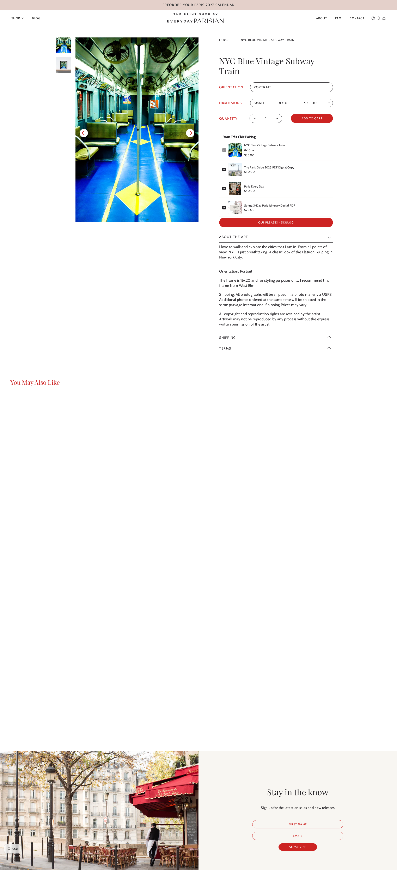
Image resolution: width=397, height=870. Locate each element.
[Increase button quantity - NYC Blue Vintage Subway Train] (275, 118)
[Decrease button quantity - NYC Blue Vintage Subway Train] (256, 118)
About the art (233, 237)
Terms (225, 348)
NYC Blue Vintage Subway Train (264, 145)
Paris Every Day (254, 186)
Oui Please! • (276, 222)
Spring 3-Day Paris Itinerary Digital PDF (269, 205)
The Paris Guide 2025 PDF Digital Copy (269, 167)
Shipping (227, 338)
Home (224, 40)
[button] (17, 18)
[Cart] (384, 18)
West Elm (247, 285)
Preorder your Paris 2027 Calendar (199, 5)
